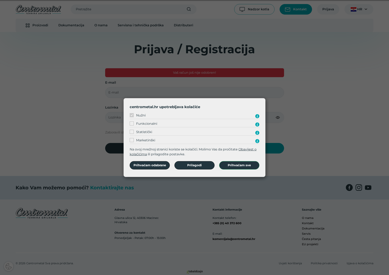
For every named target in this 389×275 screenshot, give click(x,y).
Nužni (141, 115)
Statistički (144, 132)
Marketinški (145, 140)
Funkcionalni (146, 124)
